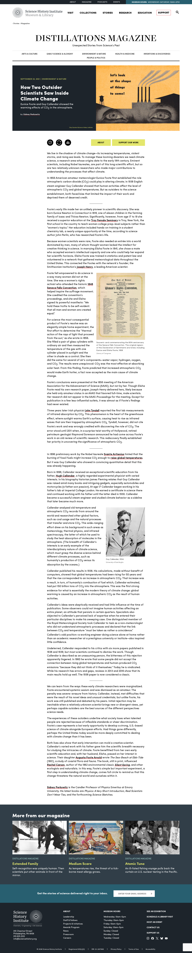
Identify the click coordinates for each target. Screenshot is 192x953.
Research (125, 12)
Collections (88, 12)
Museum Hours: (139, 2)
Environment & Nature (94, 53)
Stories (108, 12)
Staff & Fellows (70, 920)
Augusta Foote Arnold (89, 757)
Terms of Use (133, 949)
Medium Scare (80, 863)
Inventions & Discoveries (157, 53)
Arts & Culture (29, 53)
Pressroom (68, 935)
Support (163, 12)
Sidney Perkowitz (57, 787)
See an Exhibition (156, 911)
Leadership (68, 917)
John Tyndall (92, 410)
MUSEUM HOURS (112, 911)
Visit (70, 12)
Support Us (153, 932)
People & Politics (96, 57)
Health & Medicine (125, 53)
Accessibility (150, 949)
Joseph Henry (85, 267)
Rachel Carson (56, 765)
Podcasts (102, 2)
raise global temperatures (126, 458)
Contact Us (153, 927)
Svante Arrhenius (114, 454)
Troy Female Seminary (104, 220)
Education (145, 12)
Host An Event (154, 921)
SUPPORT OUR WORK (128, 142)
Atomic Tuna (134, 863)
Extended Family (25, 863)
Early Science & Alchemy (60, 53)
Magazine (86, 2)
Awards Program (71, 927)
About (73, 2)
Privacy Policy (116, 949)
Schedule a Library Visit (160, 916)
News (66, 931)
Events (116, 2)
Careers (67, 938)
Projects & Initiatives (73, 924)
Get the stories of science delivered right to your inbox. (72, 893)
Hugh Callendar (65, 476)
